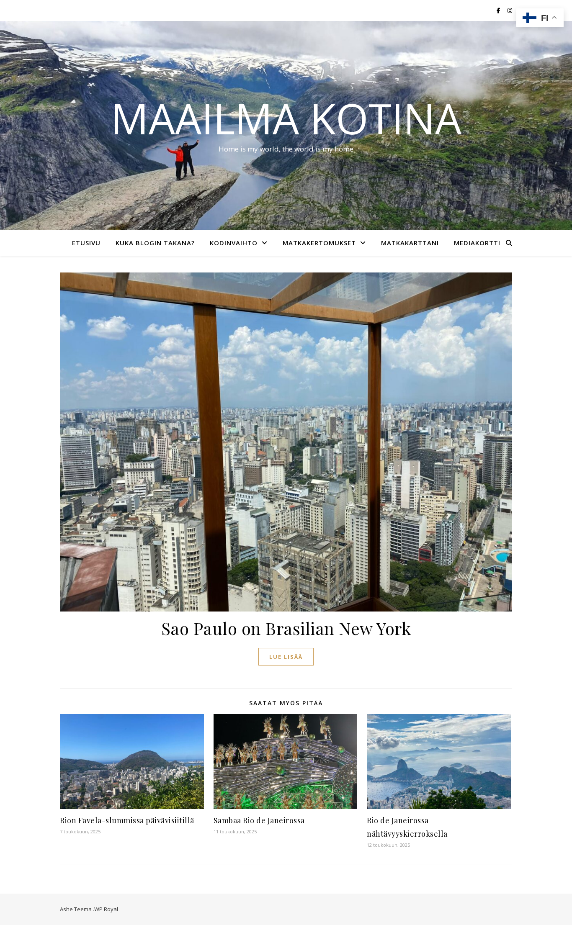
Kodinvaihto (234, 243)
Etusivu (86, 243)
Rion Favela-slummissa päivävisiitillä (127, 820)
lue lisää (286, 656)
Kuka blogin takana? (155, 243)
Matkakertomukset (319, 243)
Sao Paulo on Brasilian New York (286, 628)
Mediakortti (477, 243)
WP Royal (106, 909)
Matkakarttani (410, 243)
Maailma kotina (286, 118)
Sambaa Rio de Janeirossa (259, 820)
